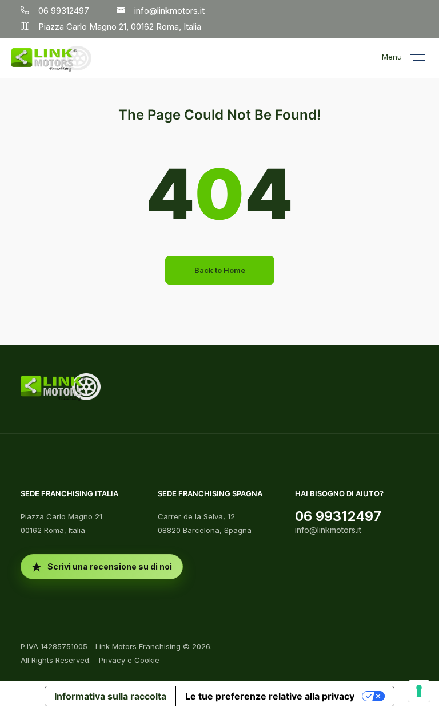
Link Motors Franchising (138, 646)
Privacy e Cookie (129, 660)
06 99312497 (338, 516)
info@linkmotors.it (328, 530)
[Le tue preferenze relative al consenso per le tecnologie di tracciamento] (419, 691)
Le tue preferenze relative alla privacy (269, 696)
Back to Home (219, 270)
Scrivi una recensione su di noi (109, 566)
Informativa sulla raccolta (110, 696)
